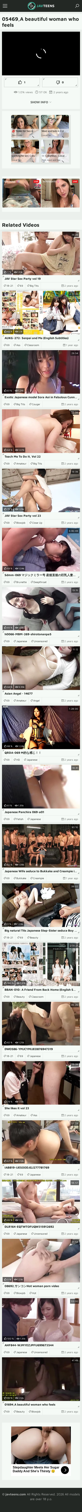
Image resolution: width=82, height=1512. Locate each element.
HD (18, 759)
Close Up (37, 522)
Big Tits (34, 285)
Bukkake (21, 878)
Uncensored (40, 641)
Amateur (21, 463)
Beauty (34, 937)
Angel (36, 700)
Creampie (38, 878)
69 (21, 285)
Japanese (21, 641)
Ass (18, 345)
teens (45, 6)
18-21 (9, 285)
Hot (34, 1293)
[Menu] (5, 6)
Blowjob (20, 522)
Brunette (21, 582)
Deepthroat (40, 582)
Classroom (33, 345)
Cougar (36, 404)
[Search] (77, 6)
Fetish (19, 819)
